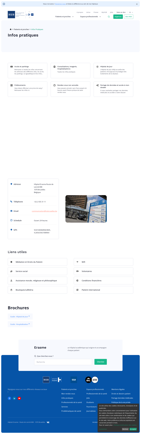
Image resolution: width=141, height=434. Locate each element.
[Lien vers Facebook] (9, 398)
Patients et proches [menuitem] (63, 16)
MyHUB (104, 12)
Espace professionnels (95, 389)
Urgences (118, 17)
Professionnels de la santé (71, 402)
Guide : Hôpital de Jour (19, 316)
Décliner (125, 429)
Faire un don (121, 12)
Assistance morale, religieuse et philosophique (36, 280)
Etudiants (90, 402)
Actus (88, 12)
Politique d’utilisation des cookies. (125, 425)
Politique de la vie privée (120, 402)
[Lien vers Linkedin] (14, 398)
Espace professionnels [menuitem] (89, 16)
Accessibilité (96, 422)
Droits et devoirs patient (120, 394)
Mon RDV (128, 17)
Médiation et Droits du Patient (29, 262)
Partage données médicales (122, 398)
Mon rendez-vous (68, 394)
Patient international (91, 290)
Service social (22, 271)
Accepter (133, 429)
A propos (80, 12)
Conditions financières (91, 280)
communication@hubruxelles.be (44, 211)
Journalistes (91, 411)
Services (64, 407)
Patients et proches (21, 29)
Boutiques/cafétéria (24, 290)
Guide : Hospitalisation (19, 324)
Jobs (111, 12)
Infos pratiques (67, 398)
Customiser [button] (103, 429)
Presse (96, 12)
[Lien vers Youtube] (19, 398)
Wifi (83, 262)
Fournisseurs (91, 407)
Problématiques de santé (71, 411)
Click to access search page (109, 17)
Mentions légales (118, 389)
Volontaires (87, 271)
